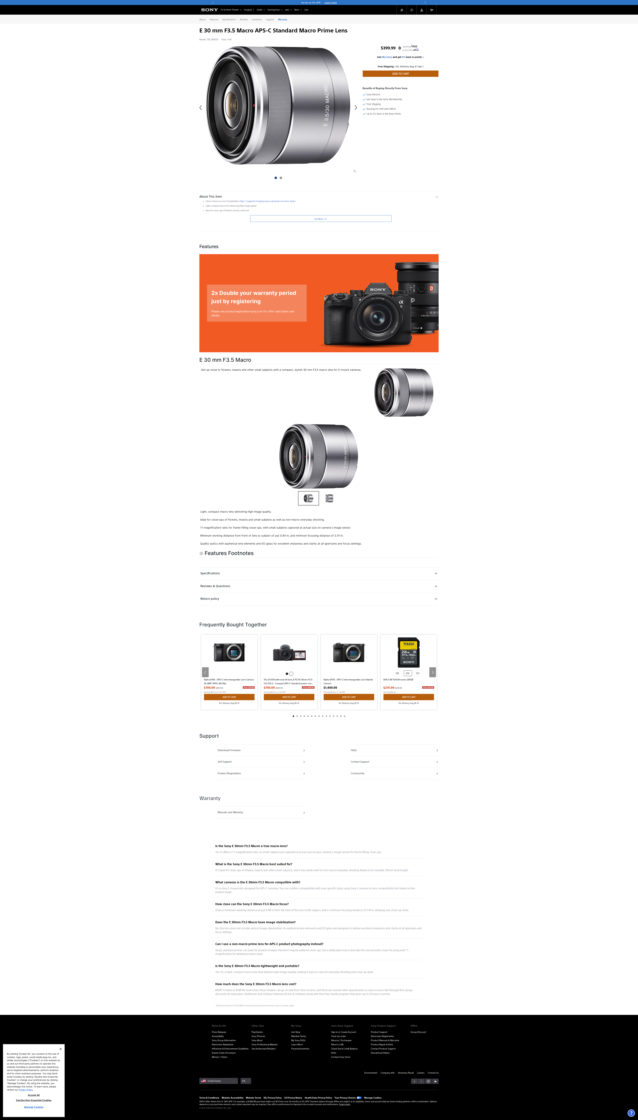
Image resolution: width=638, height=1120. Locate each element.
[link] (306, 10)
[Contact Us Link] (631, 1113)
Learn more (345, 1104)
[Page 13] (337, 716)
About (202, 19)
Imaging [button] (248, 9)
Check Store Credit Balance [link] (344, 1048)
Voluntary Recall (406, 1072)
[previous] (213, 2)
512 (418, 673)
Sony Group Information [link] (224, 1040)
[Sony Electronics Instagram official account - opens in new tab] (428, 1081)
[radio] (287, 673)
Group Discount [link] (418, 1032)
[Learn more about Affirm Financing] (416, 50)
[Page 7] (315, 716)
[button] (411, 10)
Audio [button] (259, 9)
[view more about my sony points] (423, 57)
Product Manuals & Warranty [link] (385, 1040)
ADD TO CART (400, 73)
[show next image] (435, 456)
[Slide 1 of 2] (275, 178)
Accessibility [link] (218, 1036)
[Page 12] (333, 716)
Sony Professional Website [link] (264, 1044)
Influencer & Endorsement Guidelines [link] (230, 1048)
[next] (425, 2)
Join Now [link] (295, 1032)
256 (408, 673)
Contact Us (433, 1072)
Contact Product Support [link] (383, 1048)
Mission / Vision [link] (219, 1056)
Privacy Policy (26, 1089)
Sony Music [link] (257, 1040)
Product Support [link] (379, 1032)
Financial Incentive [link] (300, 1048)
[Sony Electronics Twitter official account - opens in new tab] (421, 1081)
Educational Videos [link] (380, 1052)
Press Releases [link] (219, 1032)
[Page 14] (341, 716)
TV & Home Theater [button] (230, 9)
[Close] (60, 1049)
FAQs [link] (333, 1052)
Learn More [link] (297, 1044)
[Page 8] (319, 716)
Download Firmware (231, 750)
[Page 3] (300, 716)
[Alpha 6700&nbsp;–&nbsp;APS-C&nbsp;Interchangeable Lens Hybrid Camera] (349, 657)
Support (270, 19)
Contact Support (364, 762)
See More (319, 218)
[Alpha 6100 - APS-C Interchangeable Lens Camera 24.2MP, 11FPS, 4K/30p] (229, 657)
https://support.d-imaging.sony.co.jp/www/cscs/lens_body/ (267, 201)
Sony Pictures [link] (258, 1036)
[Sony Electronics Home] (209, 9)
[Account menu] (421, 10)
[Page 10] (326, 716)
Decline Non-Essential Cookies (34, 1100)
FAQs (364, 750)
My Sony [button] (387, 56)
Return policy (209, 598)
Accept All (34, 1095)
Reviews (244, 19)
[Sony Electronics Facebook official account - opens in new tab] (414, 1081)
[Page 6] (311, 716)
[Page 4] (304, 716)
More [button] (296, 9)
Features (214, 19)
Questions (257, 19)
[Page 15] (344, 716)
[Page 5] (308, 716)
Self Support (231, 762)
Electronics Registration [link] (382, 1036)
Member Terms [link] (298, 1036)
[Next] (356, 107)
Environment (370, 1072)
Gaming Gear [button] (273, 9)
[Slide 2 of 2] (280, 178)
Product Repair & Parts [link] (382, 1044)
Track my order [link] (338, 1036)
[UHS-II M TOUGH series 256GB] (409, 653)
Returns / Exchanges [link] (341, 1040)
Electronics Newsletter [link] (223, 1044)
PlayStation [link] (257, 1032)
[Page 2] (297, 716)
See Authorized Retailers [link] (264, 1048)
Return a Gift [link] (337, 1044)
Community (364, 774)
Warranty (282, 19)
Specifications (229, 19)
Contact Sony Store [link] (340, 1056)
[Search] (401, 10)
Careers (421, 1072)
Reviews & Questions (215, 586)
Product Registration (231, 774)
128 (397, 673)
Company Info (388, 1072)
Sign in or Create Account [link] (343, 1032)
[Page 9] (322, 716)
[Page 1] (293, 716)
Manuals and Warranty (231, 812)
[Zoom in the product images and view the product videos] (354, 171)
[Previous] (201, 107)
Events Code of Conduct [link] (224, 1052)
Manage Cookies (372, 1097)
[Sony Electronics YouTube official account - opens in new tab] (435, 1081)
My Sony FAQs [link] (298, 1040)
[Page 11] (330, 716)
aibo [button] (287, 9)
